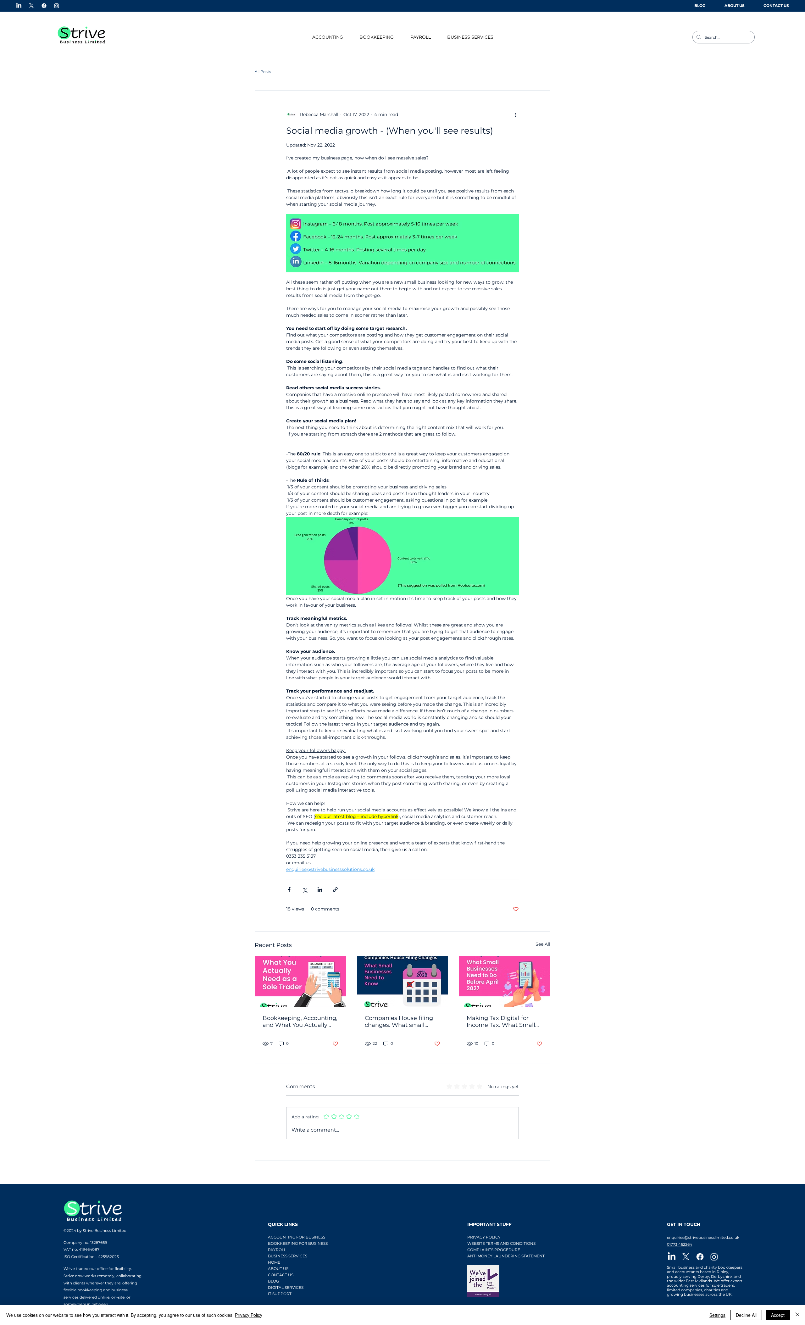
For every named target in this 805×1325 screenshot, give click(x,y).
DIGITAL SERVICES (285, 1287)
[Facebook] (44, 6)
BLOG (273, 1281)
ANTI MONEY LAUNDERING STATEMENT (505, 1256)
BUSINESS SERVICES (287, 1256)
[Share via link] (335, 890)
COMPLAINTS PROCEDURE (493, 1249)
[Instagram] (56, 6)
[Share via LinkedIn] (320, 890)
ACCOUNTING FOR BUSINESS (289, 1237)
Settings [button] (717, 1315)
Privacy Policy (248, 1315)
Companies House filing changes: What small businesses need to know (400, 1021)
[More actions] (515, 114)
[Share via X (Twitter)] (305, 890)
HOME (274, 1262)
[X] (31, 6)
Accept (778, 1315)
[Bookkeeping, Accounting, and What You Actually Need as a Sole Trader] (300, 981)
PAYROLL (277, 1249)
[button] (327, 37)
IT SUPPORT (279, 1293)
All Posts (263, 71)
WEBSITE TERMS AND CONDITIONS (501, 1243)
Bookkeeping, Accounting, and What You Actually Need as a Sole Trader (300, 1021)
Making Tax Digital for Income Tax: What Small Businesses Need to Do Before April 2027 (501, 1021)
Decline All (746, 1315)
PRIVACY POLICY (484, 1237)
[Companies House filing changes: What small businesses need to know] (402, 981)
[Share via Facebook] (289, 890)
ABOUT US (278, 1268)
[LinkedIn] (19, 6)
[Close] (797, 1315)
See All (543, 944)
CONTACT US (280, 1274)
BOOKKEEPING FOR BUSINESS (289, 1243)
